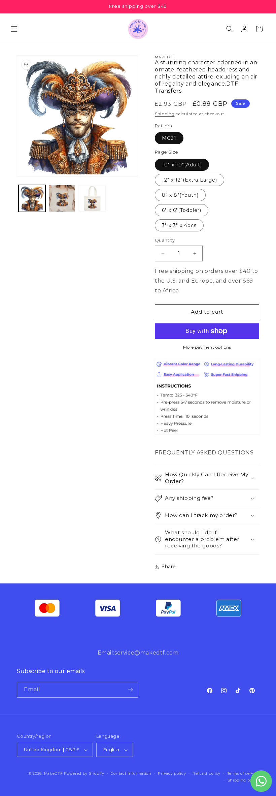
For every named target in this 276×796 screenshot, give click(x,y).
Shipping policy (244, 780)
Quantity (165, 240)
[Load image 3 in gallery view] (92, 198)
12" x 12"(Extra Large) (189, 180)
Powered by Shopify (84, 773)
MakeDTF (53, 773)
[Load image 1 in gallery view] (32, 198)
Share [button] (169, 567)
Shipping (165, 113)
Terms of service (243, 773)
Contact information (131, 773)
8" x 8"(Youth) (180, 195)
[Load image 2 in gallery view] (62, 198)
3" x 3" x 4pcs (179, 225)
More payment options (207, 347)
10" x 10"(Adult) (182, 165)
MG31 (169, 138)
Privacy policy (172, 773)
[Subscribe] (130, 690)
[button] (14, 29)
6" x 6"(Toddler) (181, 210)
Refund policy (206, 773)
